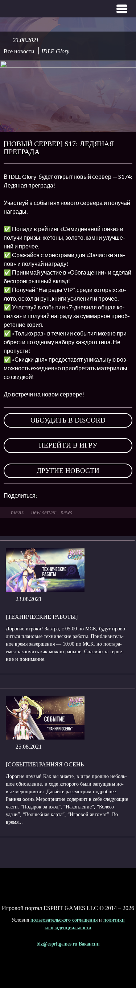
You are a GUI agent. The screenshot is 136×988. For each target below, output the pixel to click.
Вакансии (89, 944)
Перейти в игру (68, 445)
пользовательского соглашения (64, 920)
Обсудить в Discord (68, 420)
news (66, 512)
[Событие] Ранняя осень (45, 764)
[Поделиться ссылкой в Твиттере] (92, 495)
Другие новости (68, 470)
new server (43, 512)
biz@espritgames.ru (57, 944)
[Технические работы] (42, 617)
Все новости (19, 51)
